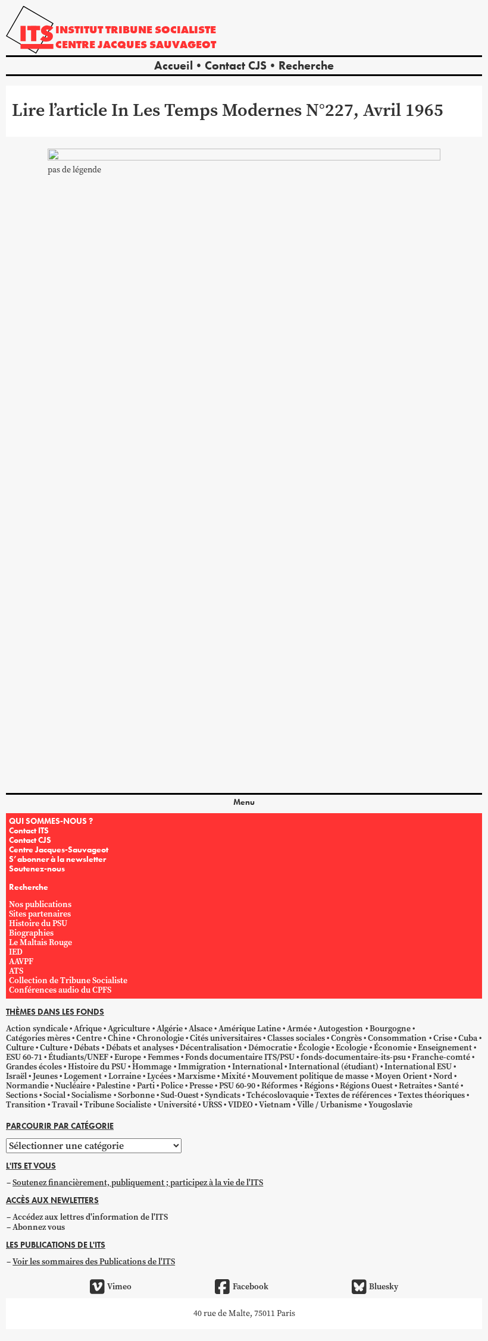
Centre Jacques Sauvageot (135, 44)
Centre (89, 1038)
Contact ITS (29, 830)
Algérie (170, 1028)
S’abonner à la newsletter (57, 859)
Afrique (88, 1028)
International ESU (418, 1066)
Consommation (397, 1038)
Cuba (467, 1038)
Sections (21, 1095)
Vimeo (119, 1286)
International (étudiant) (333, 1066)
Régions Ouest (366, 1085)
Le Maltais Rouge (40, 942)
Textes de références (353, 1095)
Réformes (279, 1085)
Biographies (31, 933)
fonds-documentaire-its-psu (353, 1057)
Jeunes (45, 1076)
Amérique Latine (249, 1028)
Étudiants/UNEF (78, 1057)
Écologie (314, 1047)
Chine (119, 1038)
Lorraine (124, 1076)
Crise (442, 1038)
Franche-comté (441, 1057)
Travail (65, 1104)
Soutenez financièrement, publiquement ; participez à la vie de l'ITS (137, 1182)
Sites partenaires (40, 914)
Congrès (346, 1038)
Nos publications (40, 904)
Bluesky (383, 1286)
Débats (86, 1047)
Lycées (159, 1076)
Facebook (250, 1286)
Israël (16, 1076)
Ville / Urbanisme (329, 1104)
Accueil (173, 65)
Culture (20, 1047)
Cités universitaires (225, 1038)
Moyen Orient (401, 1076)
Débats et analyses (140, 1047)
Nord (442, 1076)
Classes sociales (296, 1038)
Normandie (27, 1085)
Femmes (163, 1057)
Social (54, 1095)
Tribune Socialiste (117, 1104)
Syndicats (222, 1095)
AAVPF (21, 961)
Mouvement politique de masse (310, 1076)
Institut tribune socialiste (135, 29)
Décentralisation (211, 1047)
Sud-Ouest (180, 1095)
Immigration (202, 1066)
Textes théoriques (431, 1095)
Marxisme (196, 1076)
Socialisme (91, 1095)
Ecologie (351, 1047)
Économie (393, 1047)
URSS (212, 1104)
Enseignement (445, 1047)
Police (172, 1085)
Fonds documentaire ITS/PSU (240, 1057)
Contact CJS (236, 65)
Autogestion (340, 1028)
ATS (16, 971)
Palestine (113, 1085)
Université (177, 1104)
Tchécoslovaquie (277, 1095)
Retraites (415, 1085)
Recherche (306, 65)
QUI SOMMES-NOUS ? (51, 821)
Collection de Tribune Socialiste (68, 980)
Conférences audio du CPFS (60, 990)
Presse (201, 1085)
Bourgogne (390, 1028)
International (257, 1066)
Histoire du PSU (38, 923)
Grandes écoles (34, 1066)
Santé (448, 1085)
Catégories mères (38, 1038)
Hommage (151, 1066)
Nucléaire (72, 1085)
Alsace (200, 1028)
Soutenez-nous (37, 868)
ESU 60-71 (24, 1057)
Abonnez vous (38, 1227)
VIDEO (240, 1104)
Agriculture (129, 1028)
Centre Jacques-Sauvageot (58, 849)
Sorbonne (136, 1095)
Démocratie (270, 1047)
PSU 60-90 (237, 1085)
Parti (146, 1085)
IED (16, 952)
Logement (83, 1076)
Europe (127, 1057)
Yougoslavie (390, 1104)
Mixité (233, 1076)
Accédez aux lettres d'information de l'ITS (90, 1217)
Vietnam (275, 1104)
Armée (299, 1028)
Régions (319, 1085)
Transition (26, 1104)
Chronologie (160, 1038)
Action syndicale (37, 1028)
